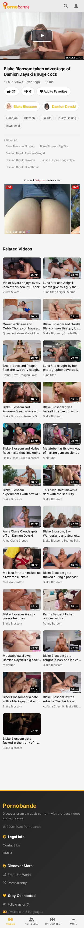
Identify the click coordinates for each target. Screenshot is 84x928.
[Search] (66, 6)
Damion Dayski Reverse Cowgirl (25, 153)
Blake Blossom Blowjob (20, 146)
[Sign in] (76, 6)
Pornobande (17, 6)
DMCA (7, 853)
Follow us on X (18, 904)
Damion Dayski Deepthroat (22, 167)
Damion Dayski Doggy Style (58, 160)
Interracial (13, 125)
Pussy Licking (67, 118)
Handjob (12, 118)
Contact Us (11, 845)
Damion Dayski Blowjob (20, 160)
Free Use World (19, 875)
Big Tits (46, 118)
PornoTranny (17, 883)
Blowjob (29, 118)
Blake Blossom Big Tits (54, 146)
